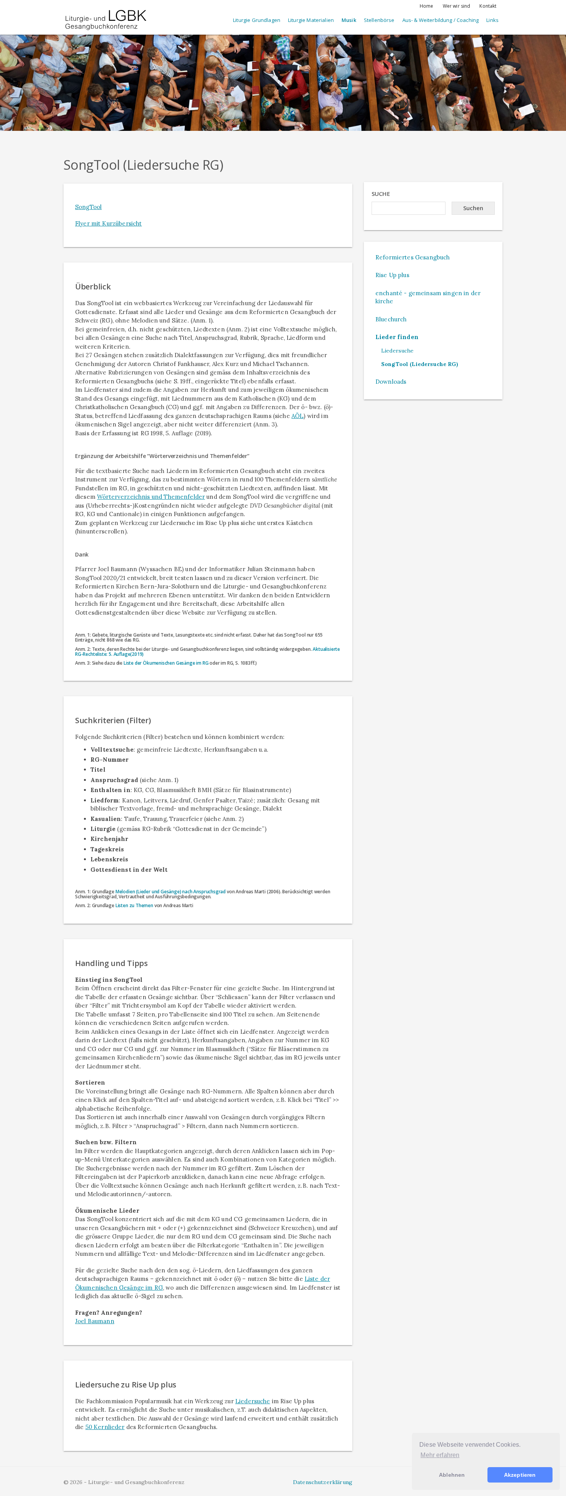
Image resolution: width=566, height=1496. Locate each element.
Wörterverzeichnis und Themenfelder (151, 496)
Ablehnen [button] (452, 1475)
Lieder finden (397, 337)
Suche (381, 193)
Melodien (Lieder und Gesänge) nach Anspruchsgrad (171, 891)
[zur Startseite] (106, 13)
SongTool (88, 207)
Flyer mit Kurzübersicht (108, 223)
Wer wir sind (457, 6)
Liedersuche (252, 1401)
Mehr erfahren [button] (439, 1455)
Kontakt (487, 6)
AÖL (297, 416)
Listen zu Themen (134, 905)
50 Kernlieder (105, 1427)
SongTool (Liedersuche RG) (419, 364)
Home (427, 6)
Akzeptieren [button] (520, 1475)
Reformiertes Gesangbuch (412, 257)
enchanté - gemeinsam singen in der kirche (428, 297)
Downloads (390, 381)
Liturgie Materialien (311, 20)
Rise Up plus (392, 275)
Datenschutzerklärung (322, 1482)
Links (492, 20)
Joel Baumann (94, 1321)
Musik (349, 20)
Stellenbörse (379, 20)
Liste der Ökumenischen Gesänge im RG (166, 663)
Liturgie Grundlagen (256, 20)
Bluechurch (391, 319)
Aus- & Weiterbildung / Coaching (440, 20)
